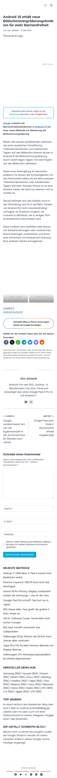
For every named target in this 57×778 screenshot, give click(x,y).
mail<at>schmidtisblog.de (35, 708)
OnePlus (16, 680)
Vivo (46, 680)
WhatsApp (14, 114)
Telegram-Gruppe (43, 715)
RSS (18, 673)
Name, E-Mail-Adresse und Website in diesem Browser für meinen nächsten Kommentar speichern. (28, 544)
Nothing (46, 677)
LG (6, 691)
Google (7, 123)
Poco (30, 677)
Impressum (9, 771)
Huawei (27, 673)
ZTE (33, 691)
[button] (6, 342)
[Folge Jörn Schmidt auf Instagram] (31, 402)
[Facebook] (15, 774)
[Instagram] (41, 774)
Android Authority (13, 312)
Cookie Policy (35, 771)
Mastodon (24, 114)
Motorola (48, 684)
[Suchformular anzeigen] (51, 5)
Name (8, 508)
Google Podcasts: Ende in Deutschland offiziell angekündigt (44, 426)
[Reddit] (31, 774)
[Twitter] (20, 774)
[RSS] (36, 774)
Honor (14, 688)
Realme (15, 684)
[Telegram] (26, 774)
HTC (44, 688)
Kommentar (11, 465)
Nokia (30, 688)
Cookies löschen (46, 771)
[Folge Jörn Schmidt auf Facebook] (26, 402)
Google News (41, 114)
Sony (31, 684)
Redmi (15, 677)
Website (9, 534)
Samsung (8, 673)
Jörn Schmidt (13, 30)
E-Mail (8, 521)
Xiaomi (44, 673)
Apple (19, 691)
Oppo (32, 680)
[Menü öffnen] (45, 5)
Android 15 (41, 127)
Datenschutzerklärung (22, 771)
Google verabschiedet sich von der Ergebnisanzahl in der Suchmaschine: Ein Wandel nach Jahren (14, 429)
